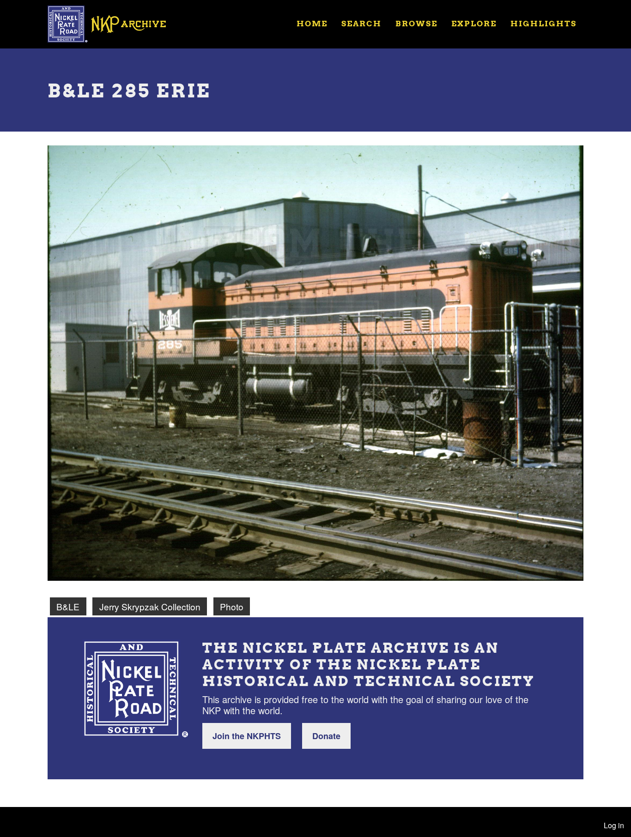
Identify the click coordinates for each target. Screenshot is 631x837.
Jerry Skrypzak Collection (149, 606)
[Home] (113, 23)
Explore (474, 23)
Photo (231, 606)
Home (312, 23)
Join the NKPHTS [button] (246, 736)
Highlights (543, 23)
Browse (416, 23)
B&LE (67, 606)
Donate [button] (326, 736)
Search (361, 23)
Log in (614, 825)
